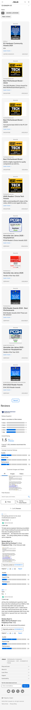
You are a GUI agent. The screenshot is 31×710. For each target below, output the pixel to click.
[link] (15, 2)
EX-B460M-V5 (7, 6)
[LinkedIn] (22, 691)
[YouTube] (8, 691)
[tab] (2, 13)
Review (9, 663)
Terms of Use (5, 704)
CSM (17, 661)
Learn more (6, 51)
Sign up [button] (26, 686)
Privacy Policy (13, 704)
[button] (2, 2)
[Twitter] (18, 691)
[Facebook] (13, 691)
